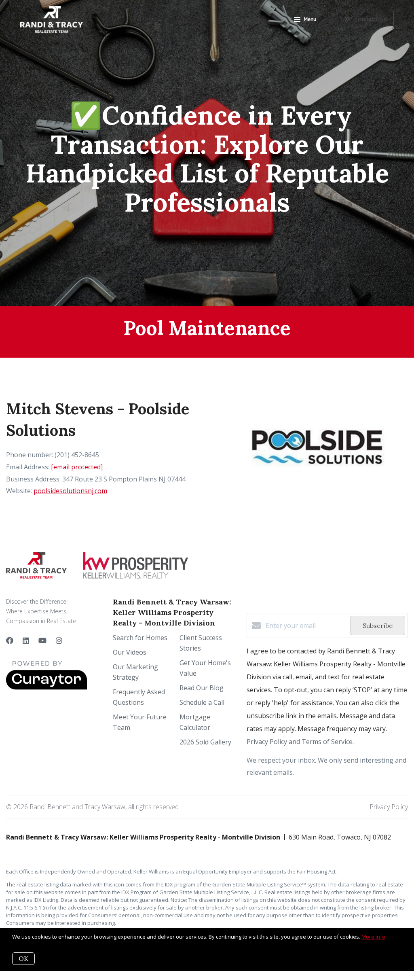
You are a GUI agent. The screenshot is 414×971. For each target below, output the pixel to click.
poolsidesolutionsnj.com (70, 490)
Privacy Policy (389, 806)
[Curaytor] (46, 687)
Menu (310, 19)
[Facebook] (9, 640)
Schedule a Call (202, 702)
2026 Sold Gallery (205, 742)
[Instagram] (59, 640)
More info (373, 936)
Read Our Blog (202, 687)
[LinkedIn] (26, 640)
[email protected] (77, 466)
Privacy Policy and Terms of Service (300, 741)
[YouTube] (42, 640)
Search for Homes (140, 637)
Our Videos (129, 652)
